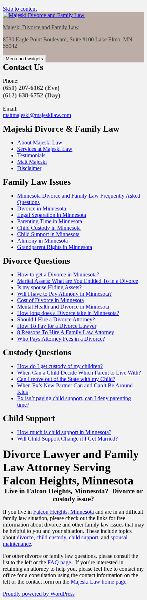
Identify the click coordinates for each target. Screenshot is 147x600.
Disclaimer (29, 168)
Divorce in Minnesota (41, 208)
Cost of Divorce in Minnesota (50, 300)
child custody (51, 537)
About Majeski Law (39, 142)
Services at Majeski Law (44, 149)
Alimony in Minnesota (42, 241)
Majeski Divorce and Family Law (41, 27)
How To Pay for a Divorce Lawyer (56, 326)
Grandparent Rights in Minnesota (54, 247)
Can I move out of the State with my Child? (66, 379)
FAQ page (59, 562)
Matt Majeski (32, 162)
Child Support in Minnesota (48, 234)
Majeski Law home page (98, 582)
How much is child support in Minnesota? (64, 432)
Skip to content (20, 9)
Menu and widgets (24, 58)
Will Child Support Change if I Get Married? (67, 439)
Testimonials (31, 155)
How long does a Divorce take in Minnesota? (68, 313)
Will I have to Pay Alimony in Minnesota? (64, 294)
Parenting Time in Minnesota (49, 221)
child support (83, 537)
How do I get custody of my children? (60, 366)
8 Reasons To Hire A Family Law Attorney (65, 332)
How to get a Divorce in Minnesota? (58, 274)
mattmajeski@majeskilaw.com (37, 115)
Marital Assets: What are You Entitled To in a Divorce (77, 281)
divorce (25, 537)
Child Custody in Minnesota (49, 228)
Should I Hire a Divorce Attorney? (56, 319)
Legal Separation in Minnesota (51, 215)
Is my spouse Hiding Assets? (49, 287)
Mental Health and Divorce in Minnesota (63, 307)
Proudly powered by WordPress (39, 594)
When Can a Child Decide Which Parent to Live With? (79, 373)
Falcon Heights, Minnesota (63, 512)
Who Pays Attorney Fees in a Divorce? (61, 339)
